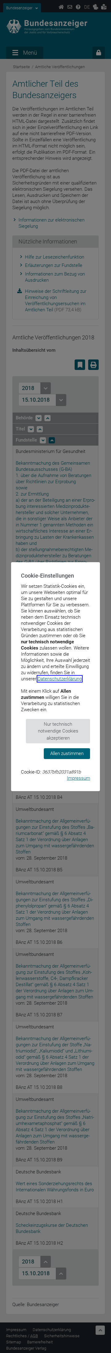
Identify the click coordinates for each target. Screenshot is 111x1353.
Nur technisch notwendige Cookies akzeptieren (58, 731)
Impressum (78, 778)
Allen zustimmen (67, 753)
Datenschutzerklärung (60, 679)
